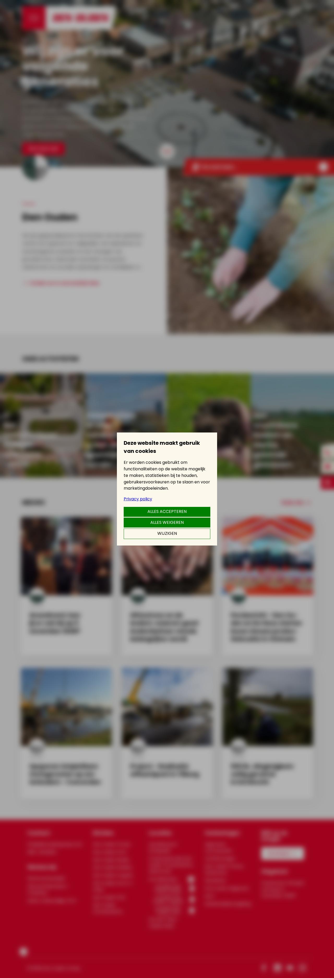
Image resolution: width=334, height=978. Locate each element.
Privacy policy (138, 499)
